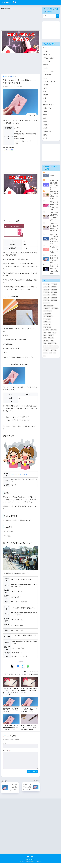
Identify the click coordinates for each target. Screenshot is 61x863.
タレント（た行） (47, 324)
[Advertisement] (20, 20)
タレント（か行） (47, 321)
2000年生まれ (46, 300)
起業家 (45, 135)
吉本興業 (35, 674)
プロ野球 (46, 84)
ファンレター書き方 (49, 81)
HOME (31, 857)
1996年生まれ (46, 294)
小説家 (45, 111)
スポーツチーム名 (48, 71)
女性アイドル (47, 108)
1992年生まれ (46, 289)
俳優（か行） (53, 329)
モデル (45, 88)
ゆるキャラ (46, 54)
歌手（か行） (53, 350)
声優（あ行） (50, 335)
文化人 (45, 114)
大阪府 (45, 337)
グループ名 (35, 671)
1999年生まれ (54, 297)
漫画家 (45, 128)
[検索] (57, 16)
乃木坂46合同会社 (47, 327)
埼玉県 (45, 335)
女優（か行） (46, 340)
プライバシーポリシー (30, 859)
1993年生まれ (54, 289)
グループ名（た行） (25, 674)
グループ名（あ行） (48, 310)
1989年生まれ (46, 286)
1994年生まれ (46, 292)
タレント (46, 78)
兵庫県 (45, 332)
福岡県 (50, 352)
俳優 (44, 91)
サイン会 (46, 64)
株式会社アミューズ (52, 343)
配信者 (45, 138)
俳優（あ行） (46, 329)
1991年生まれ (54, 286)
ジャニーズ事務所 (47, 313)
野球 (54, 352)
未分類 (45, 121)
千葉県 (49, 332)
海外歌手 (46, 125)
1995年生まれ (54, 292)
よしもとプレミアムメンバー (19, 474)
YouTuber (46, 48)
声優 (44, 98)
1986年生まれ (46, 284)
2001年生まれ (54, 300)
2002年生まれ (46, 302)
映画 (44, 118)
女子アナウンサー (48, 104)
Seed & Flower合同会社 (48, 305)
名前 (4, 743)
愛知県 (52, 340)
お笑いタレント (55, 308)
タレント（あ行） (47, 319)
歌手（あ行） (46, 350)
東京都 (45, 343)
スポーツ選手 (47, 74)
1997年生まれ (54, 294)
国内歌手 (46, 94)
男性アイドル (47, 131)
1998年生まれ (46, 297)
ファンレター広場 (9, 2)
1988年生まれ (54, 284)
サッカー (46, 68)
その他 (45, 51)
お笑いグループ (14, 674)
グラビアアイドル (48, 58)
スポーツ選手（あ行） (48, 316)
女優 (44, 101)
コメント (6, 750)
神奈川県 (45, 352)
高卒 (44, 355)
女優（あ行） (50, 337)
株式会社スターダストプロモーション (51, 346)
